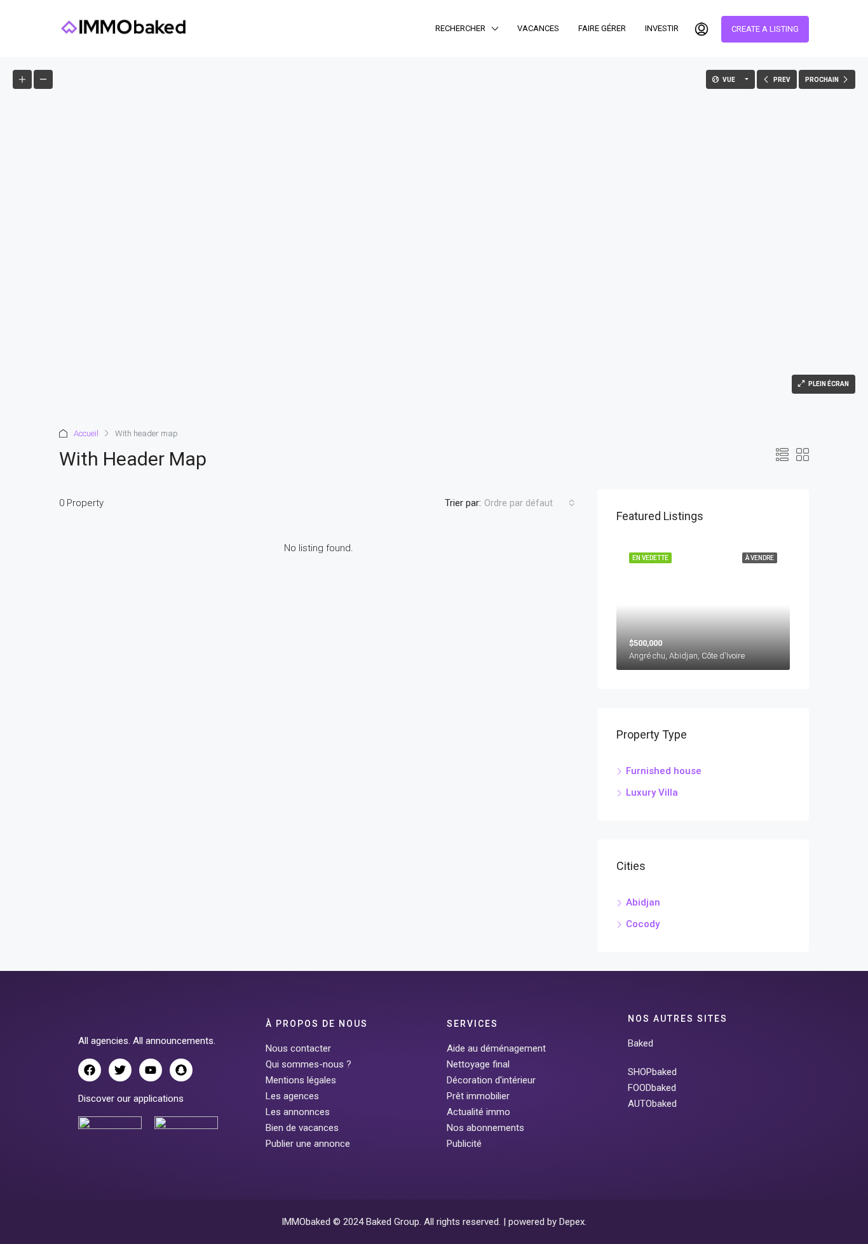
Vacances (538, 28)
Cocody (643, 924)
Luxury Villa (652, 792)
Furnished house (664, 771)
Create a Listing (765, 29)
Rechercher (460, 28)
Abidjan (643, 902)
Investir (662, 28)
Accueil (86, 433)
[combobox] (529, 503)
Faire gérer (602, 28)
